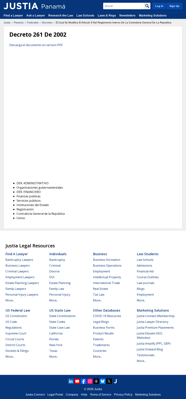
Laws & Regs (107, 15)
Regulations (13, 328)
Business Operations (107, 266)
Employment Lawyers (20, 277)
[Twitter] (109, 381)
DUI (51, 277)
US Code (11, 322)
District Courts (15, 345)
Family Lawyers (15, 289)
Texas (53, 351)
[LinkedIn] (71, 381)
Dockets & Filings (17, 351)
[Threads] (96, 381)
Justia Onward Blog (150, 349)
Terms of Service (100, 394)
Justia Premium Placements (155, 328)
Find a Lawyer (13, 15)
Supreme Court (15, 333)
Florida (53, 339)
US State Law (60, 310)
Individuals (57, 254)
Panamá (18, 22)
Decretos (47, 22)
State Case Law (59, 328)
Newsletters (127, 15)
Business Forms (104, 328)
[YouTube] (77, 381)
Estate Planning (60, 283)
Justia (7, 22)
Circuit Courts (14, 339)
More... (10, 300)
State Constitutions (62, 316)
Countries (99, 351)
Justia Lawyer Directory (152, 322)
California (55, 333)
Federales (33, 22)
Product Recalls (103, 333)
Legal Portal (55, 394)
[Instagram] (90, 381)
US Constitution (16, 316)
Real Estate (100, 289)
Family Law (56, 289)
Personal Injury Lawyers (21, 295)
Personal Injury (59, 295)
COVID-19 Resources (107, 316)
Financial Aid (145, 271)
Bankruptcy (57, 260)
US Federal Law (17, 310)
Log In (159, 6)
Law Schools (85, 15)
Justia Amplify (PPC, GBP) (154, 343)
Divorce (54, 271)
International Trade (106, 283)
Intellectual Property (107, 277)
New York (55, 345)
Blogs (141, 289)
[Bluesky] (102, 381)
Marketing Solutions (153, 15)
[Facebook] (83, 381)
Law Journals (145, 283)
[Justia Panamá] (21, 6)
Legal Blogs (101, 322)
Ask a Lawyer (36, 15)
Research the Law (60, 15)
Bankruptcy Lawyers (19, 260)
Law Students (148, 254)
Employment (101, 271)
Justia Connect (35, 394)
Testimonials (145, 355)
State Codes (57, 322)
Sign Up (174, 6)
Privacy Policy (123, 394)
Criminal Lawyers (17, 271)
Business (100, 254)
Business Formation (106, 260)
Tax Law (98, 295)
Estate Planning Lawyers (22, 283)
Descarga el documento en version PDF (36, 45)
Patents (98, 339)
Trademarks (101, 345)
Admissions (144, 266)
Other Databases (106, 310)
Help (84, 394)
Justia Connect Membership (156, 316)
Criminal (54, 266)
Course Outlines (148, 277)
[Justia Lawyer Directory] (115, 381)
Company (72, 394)
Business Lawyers (17, 266)
